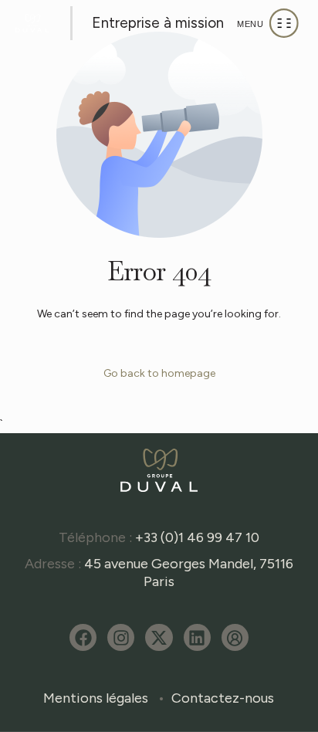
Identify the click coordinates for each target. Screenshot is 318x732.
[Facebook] (82, 637)
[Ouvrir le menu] (268, 23)
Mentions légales (95, 698)
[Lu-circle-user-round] (235, 637)
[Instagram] (120, 637)
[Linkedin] (197, 637)
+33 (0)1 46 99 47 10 (197, 537)
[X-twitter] (158, 637)
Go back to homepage (159, 373)
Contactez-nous (222, 698)
